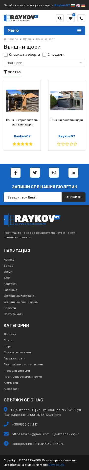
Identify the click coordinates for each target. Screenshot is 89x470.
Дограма (10, 334)
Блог (7, 277)
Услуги (8, 272)
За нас (8, 265)
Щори (8, 346)
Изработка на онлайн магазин (26, 465)
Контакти (10, 284)
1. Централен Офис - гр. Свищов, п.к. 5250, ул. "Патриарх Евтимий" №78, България (43, 412)
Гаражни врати (14, 358)
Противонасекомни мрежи (23, 376)
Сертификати (13, 314)
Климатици (12, 382)
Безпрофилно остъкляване (23, 364)
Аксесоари (11, 389)
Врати (8, 340)
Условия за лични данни (21, 302)
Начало (9, 259)
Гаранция (10, 290)
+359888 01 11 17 (24, 424)
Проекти (10, 308)
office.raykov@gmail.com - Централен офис (45, 434)
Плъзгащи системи (17, 352)
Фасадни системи (17, 370)
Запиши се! (73, 197)
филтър (14, 72)
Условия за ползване (19, 296)
